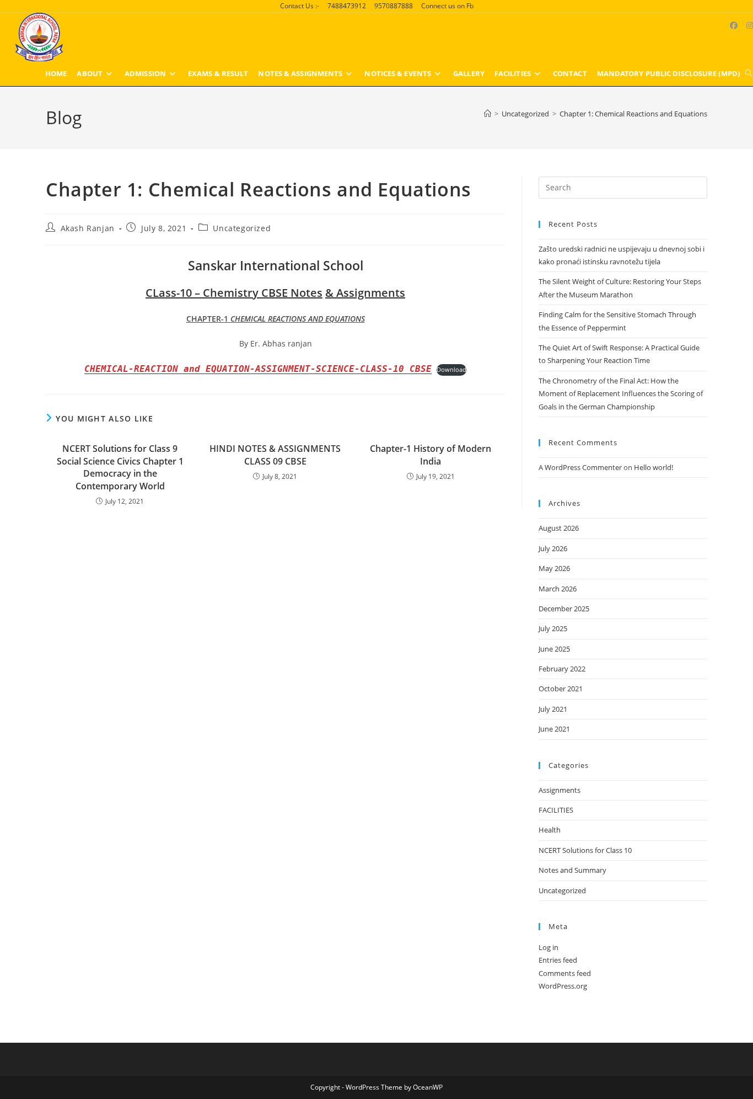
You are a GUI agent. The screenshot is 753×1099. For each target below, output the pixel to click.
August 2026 (559, 528)
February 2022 (562, 669)
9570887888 (393, 5)
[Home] (487, 114)
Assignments (559, 790)
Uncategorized (242, 228)
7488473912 (346, 5)
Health (550, 830)
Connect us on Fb (447, 5)
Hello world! (653, 467)
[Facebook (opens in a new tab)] (733, 25)
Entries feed (558, 960)
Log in (548, 947)
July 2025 (553, 628)
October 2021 (561, 688)
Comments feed (565, 973)
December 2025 (564, 608)
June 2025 (554, 649)
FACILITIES (556, 810)
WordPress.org (563, 986)
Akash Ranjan (88, 228)
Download (451, 369)
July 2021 (553, 709)
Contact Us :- (299, 5)
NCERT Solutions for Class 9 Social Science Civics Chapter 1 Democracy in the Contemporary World (120, 467)
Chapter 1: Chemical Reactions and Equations (633, 114)
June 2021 (554, 729)
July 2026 (553, 548)
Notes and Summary (572, 870)
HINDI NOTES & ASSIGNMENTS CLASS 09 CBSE (275, 454)
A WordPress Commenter (580, 467)
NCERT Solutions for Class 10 (585, 850)
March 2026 (558, 589)
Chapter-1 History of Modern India (430, 454)
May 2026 (554, 568)
